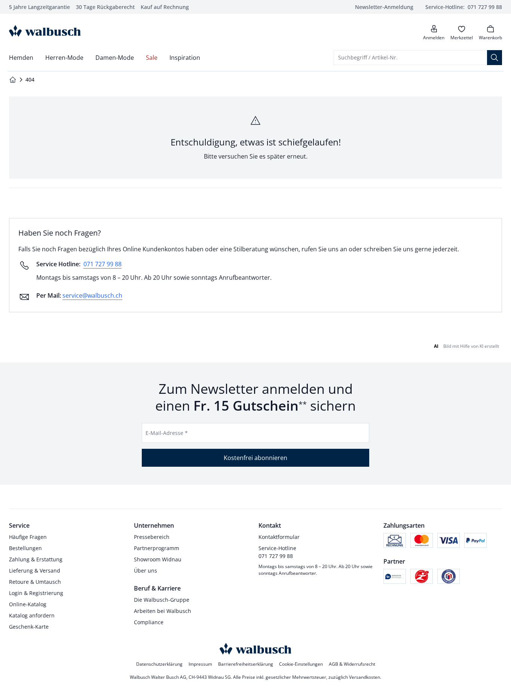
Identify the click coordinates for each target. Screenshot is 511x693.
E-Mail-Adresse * (167, 432)
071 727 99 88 (102, 264)
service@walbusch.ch (92, 295)
